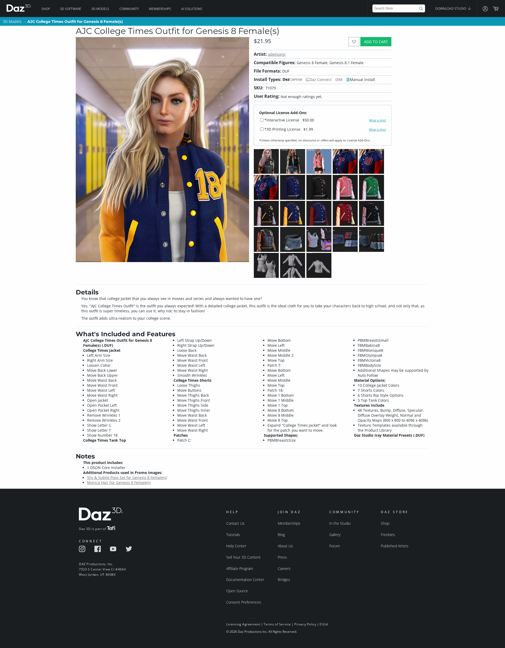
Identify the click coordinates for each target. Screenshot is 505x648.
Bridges (284, 579)
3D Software (70, 9)
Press (282, 557)
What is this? (377, 120)
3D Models (100, 9)
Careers (284, 568)
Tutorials (233, 534)
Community (129, 9)
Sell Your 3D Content (243, 557)
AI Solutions (191, 9)
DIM (338, 79)
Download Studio (451, 8)
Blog (281, 534)
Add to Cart (376, 41)
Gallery (334, 534)
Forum (334, 545)
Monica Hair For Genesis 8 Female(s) (119, 482)
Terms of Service (277, 624)
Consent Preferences (243, 602)
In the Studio (340, 523)
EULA (324, 624)
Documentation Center (245, 579)
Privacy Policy (305, 624)
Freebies (388, 534)
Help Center (236, 545)
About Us (285, 545)
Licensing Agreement (243, 624)
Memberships (160, 9)
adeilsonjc (277, 54)
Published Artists (394, 545)
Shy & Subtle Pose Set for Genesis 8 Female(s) (127, 477)
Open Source (237, 590)
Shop (46, 9)
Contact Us (235, 523)
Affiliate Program (239, 568)
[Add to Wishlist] (354, 41)
